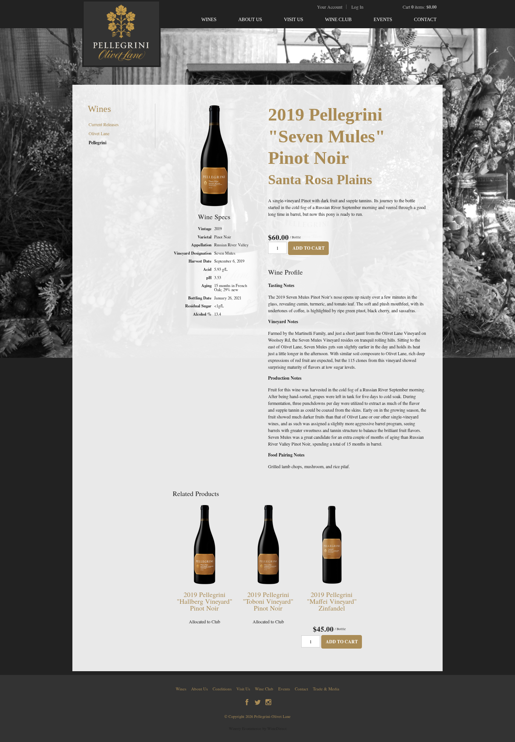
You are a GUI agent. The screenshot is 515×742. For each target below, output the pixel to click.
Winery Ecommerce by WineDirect (258, 728)
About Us (250, 19)
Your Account (329, 7)
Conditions (222, 689)
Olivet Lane (99, 133)
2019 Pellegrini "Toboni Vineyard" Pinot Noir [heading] (268, 601)
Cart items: (420, 7)
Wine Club (338, 19)
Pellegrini (97, 142)
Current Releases (104, 124)
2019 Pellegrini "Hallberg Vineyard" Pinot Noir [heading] (204, 601)
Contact (425, 19)
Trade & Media (326, 689)
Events (383, 19)
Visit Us (293, 19)
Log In (357, 7)
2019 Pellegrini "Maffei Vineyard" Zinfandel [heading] (332, 601)
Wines (208, 19)
